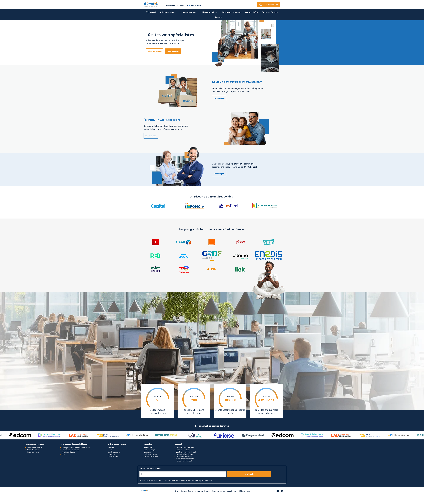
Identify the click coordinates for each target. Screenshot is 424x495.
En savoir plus (219, 98)
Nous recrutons (33, 452)
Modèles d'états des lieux (185, 448)
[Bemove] (154, 4)
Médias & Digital (150, 450)
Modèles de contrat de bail (186, 452)
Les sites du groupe (188, 12)
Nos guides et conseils (184, 461)
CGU (63, 454)
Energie (110, 450)
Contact (218, 17)
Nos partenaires (209, 12)
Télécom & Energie (151, 454)
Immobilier (148, 448)
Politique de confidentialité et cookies (76, 448)
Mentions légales (68, 452)
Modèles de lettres (183, 450)
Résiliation (111, 454)
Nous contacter (173, 51)
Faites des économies (231, 12)
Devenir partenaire (151, 456)
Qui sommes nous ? (34, 448)
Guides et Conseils (270, 12)
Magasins (147, 452)
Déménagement (114, 452)
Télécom (111, 448)
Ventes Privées (251, 12)
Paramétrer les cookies (70, 450)
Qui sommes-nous (167, 12)
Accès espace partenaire (185, 459)
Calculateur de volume (184, 456)
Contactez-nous (33, 450)
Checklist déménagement (185, 454)
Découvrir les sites (155, 51)
